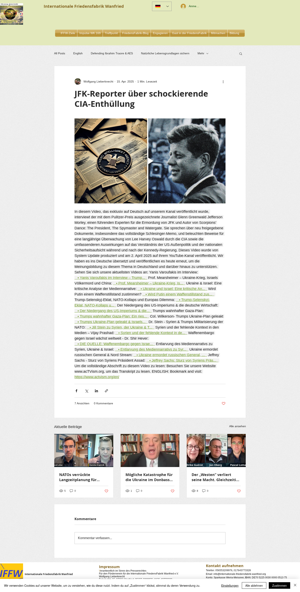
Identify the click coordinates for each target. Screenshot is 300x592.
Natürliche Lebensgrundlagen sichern (165, 53)
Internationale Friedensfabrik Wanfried (49, 574)
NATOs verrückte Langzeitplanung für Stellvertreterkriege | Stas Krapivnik (83, 477)
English (78, 53)
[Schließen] (295, 585)
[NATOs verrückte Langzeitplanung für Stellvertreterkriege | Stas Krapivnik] (83, 450)
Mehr (201, 53)
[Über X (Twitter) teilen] (86, 391)
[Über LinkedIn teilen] (96, 391)
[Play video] (150, 160)
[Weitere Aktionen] (223, 81)
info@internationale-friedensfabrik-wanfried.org (239, 574)
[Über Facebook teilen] (76, 391)
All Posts (59, 53)
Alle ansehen (237, 426)
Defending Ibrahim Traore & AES (112, 53)
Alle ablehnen (254, 585)
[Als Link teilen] (106, 391)
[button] (160, 33)
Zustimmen (279, 585)
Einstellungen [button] (230, 585)
